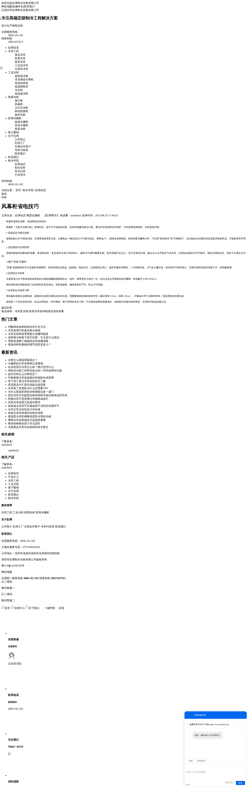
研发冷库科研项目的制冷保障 (25, 412)
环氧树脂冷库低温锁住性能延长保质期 (31, 377)
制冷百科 (20, 167)
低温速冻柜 (21, 93)
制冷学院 (13, 160)
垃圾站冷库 (21, 68)
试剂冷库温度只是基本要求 (24, 402)
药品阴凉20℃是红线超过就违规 (27, 384)
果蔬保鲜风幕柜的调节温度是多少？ (29, 344)
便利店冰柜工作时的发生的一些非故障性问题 (35, 370)
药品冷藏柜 (21, 125)
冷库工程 (13, 51)
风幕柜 (19, 104)
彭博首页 (13, 47)
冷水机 (19, 90)
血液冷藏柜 (21, 121)
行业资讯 (20, 174)
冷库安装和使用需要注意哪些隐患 (28, 333)
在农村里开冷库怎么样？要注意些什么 (31, 367)
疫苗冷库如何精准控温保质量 (46, 311)
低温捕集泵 (21, 86)
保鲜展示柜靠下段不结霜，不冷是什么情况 (33, 337)
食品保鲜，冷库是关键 (14, 311)
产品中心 (13, 477)
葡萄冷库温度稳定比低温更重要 (27, 420)
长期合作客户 (23, 146)
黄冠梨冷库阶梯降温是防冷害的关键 (29, 416)
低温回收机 (21, 83)
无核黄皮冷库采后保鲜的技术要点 (28, 427)
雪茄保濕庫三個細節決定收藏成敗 (28, 341)
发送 (240, 783)
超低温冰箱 (21, 75)
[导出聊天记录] (244, 767)
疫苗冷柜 (20, 128)
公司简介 (20, 139)
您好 (191, 761)
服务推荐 (6, 505)
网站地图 (6, 6)
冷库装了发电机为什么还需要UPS (28, 388)
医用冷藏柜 (15, 118)
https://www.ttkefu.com (219, 724)
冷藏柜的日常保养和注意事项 (25, 363)
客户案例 (13, 132)
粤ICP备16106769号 (12, 565)
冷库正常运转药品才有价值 (24, 409)
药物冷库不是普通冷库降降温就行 (28, 398)
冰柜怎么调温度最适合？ (23, 360)
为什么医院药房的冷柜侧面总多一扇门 (31, 391)
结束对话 (229, 782)
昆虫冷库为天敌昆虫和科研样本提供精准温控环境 (37, 395)
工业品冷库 (21, 65)
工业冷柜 (13, 72)
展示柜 (19, 100)
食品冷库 (20, 54)
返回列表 (6, 307)
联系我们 (29, 6)
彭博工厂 (20, 143)
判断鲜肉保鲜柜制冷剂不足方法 (27, 326)
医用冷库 (20, 58)
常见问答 (20, 171)
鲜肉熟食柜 (21, 111)
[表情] (187, 767)
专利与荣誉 (21, 150)
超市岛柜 (20, 114)
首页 (18, 190)
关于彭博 (13, 135)
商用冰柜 (13, 97)
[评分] (192, 767)
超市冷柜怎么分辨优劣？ (23, 374)
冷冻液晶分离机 (24, 79)
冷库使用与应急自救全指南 (24, 330)
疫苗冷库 (20, 61)
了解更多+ (7, 441)
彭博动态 (20, 164)
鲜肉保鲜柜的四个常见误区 (24, 423)
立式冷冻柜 (21, 107)
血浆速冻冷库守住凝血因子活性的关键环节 (33, 405)
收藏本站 (18, 6)
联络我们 (201, 761)
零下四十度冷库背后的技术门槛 (27, 381)
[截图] (201, 767)
